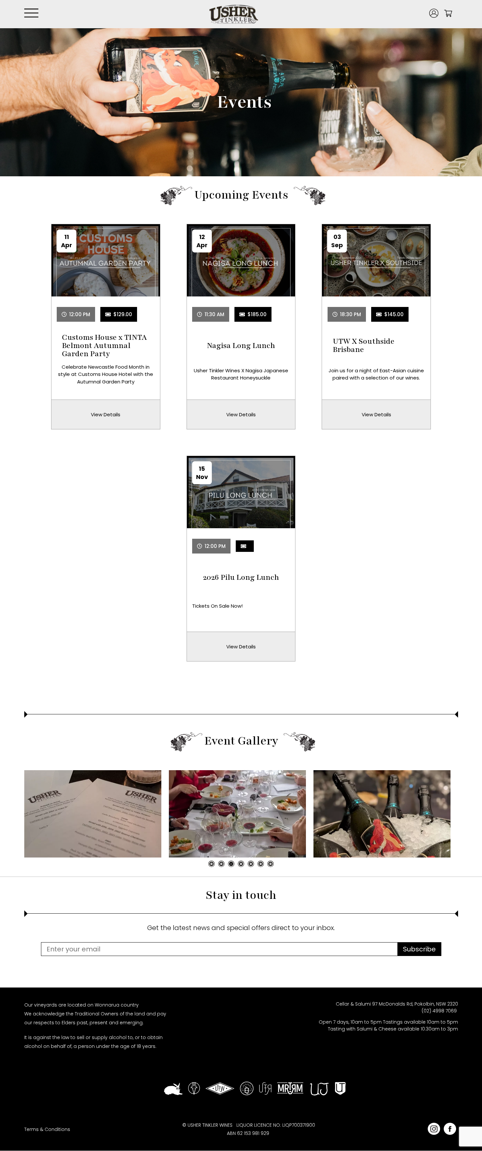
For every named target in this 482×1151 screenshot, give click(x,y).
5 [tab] (251, 863)
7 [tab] (270, 863)
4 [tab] (241, 863)
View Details (105, 414)
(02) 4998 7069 (440, 1011)
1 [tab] (211, 863)
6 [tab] (260, 863)
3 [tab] (231, 863)
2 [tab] (221, 863)
